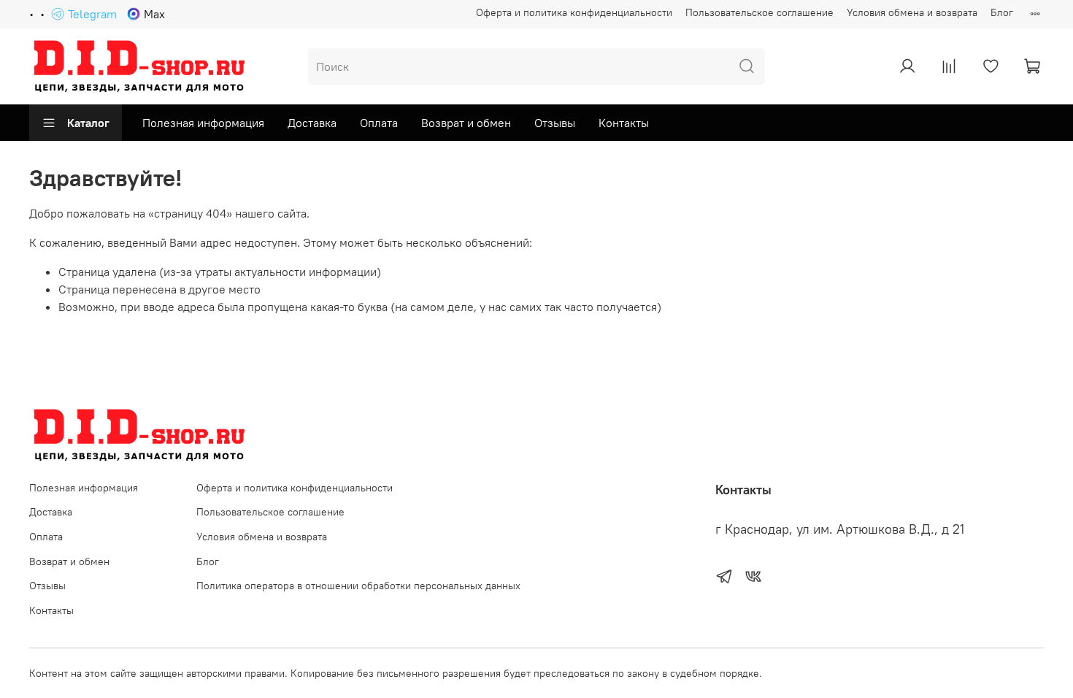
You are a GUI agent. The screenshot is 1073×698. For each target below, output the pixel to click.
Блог (1002, 12)
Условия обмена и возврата (912, 12)
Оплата (379, 122)
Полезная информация (203, 122)
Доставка (312, 122)
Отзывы (554, 122)
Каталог (88, 122)
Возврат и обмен (466, 122)
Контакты (624, 122)
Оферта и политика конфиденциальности (574, 12)
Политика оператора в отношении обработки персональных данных (358, 585)
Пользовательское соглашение (759, 12)
